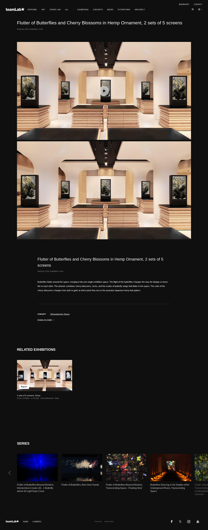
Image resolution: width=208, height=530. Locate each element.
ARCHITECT (140, 10)
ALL (66, 10)
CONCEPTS (98, 10)
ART (43, 10)
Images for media (44, 320)
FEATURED (32, 10)
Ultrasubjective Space (60, 314)
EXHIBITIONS (82, 10)
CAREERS (37, 522)
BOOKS (110, 10)
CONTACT (198, 4)
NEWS (25, 522)
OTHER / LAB (55, 10)
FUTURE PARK (124, 10)
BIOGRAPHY (184, 4)
